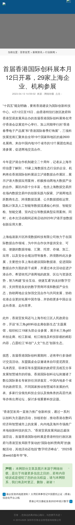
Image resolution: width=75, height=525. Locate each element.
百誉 (16, 515)
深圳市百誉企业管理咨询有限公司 (44, 520)
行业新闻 (50, 52)
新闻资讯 (37, 52)
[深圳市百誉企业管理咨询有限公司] (4, 3)
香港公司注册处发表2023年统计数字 (49, 501)
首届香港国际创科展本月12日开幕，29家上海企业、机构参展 (37, 77)
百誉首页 (25, 52)
